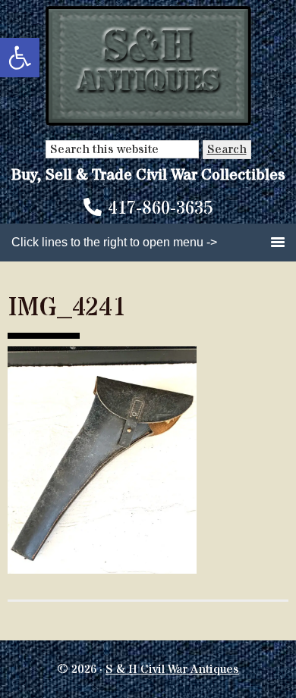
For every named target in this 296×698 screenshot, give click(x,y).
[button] (19, 57)
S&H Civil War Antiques (148, 66)
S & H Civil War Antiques (172, 669)
